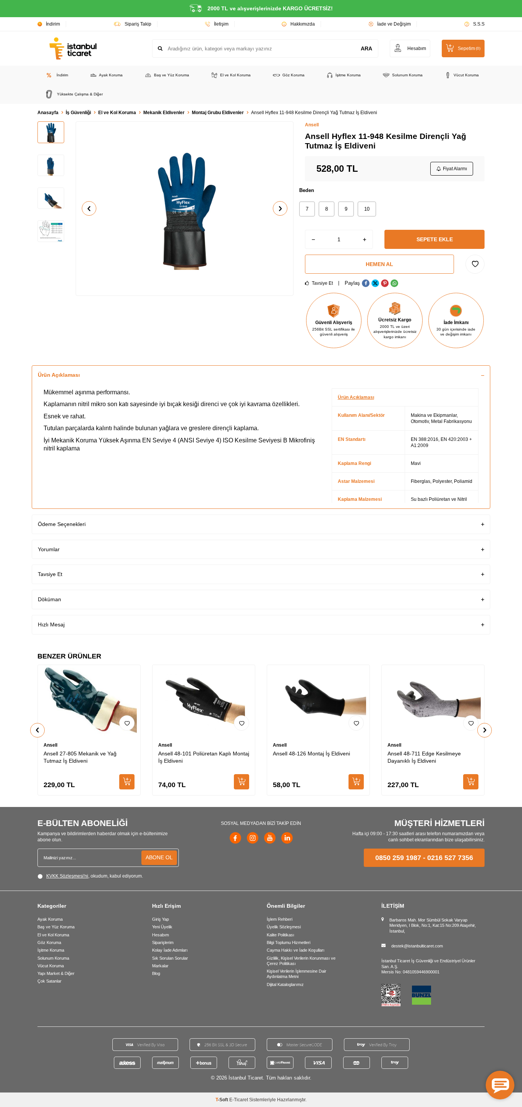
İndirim (53, 24)
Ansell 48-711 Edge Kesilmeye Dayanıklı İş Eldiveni (424, 757)
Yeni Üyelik (162, 927)
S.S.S (479, 24)
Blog (156, 973)
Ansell (312, 124)
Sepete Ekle (435, 239)
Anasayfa (47, 112)
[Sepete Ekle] (127, 781)
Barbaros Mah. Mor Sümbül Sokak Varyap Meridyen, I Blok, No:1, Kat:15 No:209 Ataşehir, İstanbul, (432, 925)
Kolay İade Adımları (170, 950)
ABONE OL (159, 857)
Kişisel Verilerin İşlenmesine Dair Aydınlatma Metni (296, 974)
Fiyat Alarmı (455, 168)
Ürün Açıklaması (59, 375)
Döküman (49, 599)
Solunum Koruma (407, 75)
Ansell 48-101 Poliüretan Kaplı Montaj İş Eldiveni (203, 757)
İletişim (221, 24)
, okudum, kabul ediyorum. (94, 876)
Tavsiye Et (322, 283)
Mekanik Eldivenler (164, 112)
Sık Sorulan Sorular (170, 958)
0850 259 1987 (398, 858)
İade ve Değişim (394, 24)
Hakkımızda (302, 24)
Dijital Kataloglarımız (285, 984)
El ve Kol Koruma (235, 75)
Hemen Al (379, 264)
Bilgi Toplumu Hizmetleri (288, 942)
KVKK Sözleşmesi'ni (67, 876)
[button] (89, 208)
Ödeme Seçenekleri (62, 524)
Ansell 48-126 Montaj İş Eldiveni (311, 753)
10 (367, 209)
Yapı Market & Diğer (56, 973)
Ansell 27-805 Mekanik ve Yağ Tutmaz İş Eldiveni (80, 757)
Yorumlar (49, 549)
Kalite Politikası (280, 935)
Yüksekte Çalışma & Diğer (80, 94)
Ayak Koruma (111, 75)
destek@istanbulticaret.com (417, 946)
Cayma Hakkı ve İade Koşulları (295, 950)
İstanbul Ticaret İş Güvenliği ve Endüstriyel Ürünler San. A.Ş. (428, 963)
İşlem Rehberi (279, 919)
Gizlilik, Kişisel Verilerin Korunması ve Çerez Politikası (301, 961)
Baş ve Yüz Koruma (171, 75)
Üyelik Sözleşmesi (284, 927)
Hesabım (160, 935)
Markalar (160, 965)
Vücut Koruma (466, 75)
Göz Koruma (293, 75)
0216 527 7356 (450, 858)
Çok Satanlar (49, 981)
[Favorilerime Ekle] (127, 723)
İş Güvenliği (78, 112)
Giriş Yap (160, 919)
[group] (184, 208)
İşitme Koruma (348, 75)
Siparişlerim (162, 942)
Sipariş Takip (138, 24)
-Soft (222, 1099)
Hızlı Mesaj (51, 624)
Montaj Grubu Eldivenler (218, 112)
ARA (366, 48)
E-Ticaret (238, 1099)
